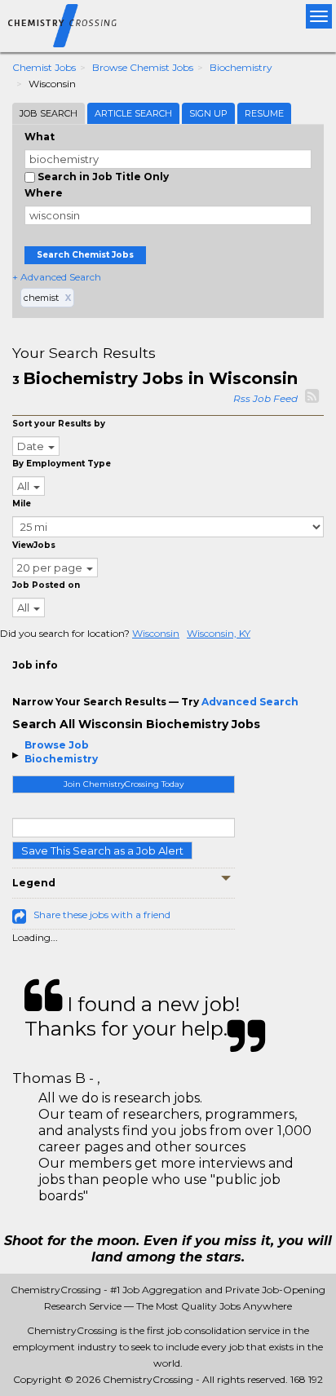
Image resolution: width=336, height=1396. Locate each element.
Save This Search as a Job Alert (102, 850)
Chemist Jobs (44, 67)
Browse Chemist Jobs (142, 67)
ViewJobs (33, 545)
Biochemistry (241, 67)
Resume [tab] (264, 113)
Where (43, 193)
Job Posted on (46, 585)
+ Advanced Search (56, 277)
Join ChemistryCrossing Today (123, 784)
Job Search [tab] (48, 113)
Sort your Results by (58, 423)
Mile (21, 503)
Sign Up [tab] (208, 113)
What (39, 136)
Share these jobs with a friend (101, 914)
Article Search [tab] (133, 113)
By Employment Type (61, 463)
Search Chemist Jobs (85, 255)
